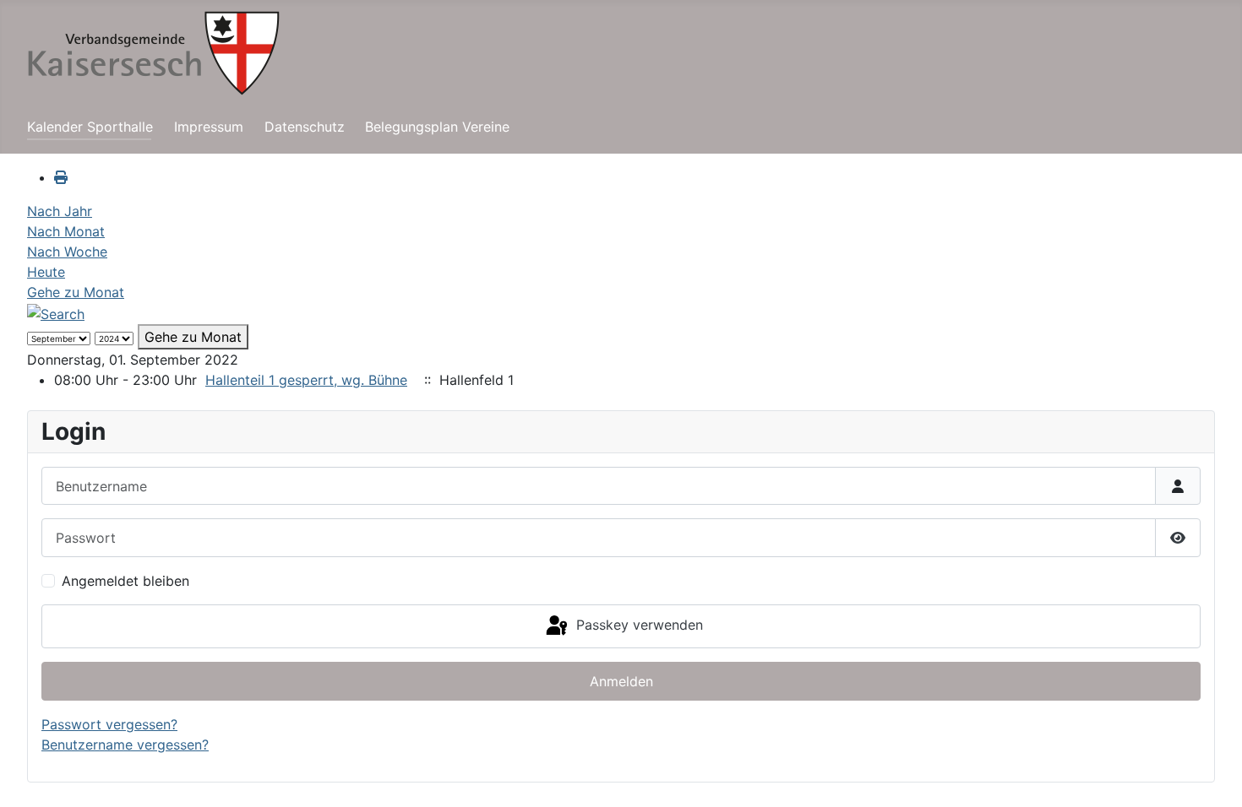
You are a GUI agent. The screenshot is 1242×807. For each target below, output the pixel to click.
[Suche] (55, 312)
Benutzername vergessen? (125, 744)
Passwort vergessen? (109, 724)
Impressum (208, 126)
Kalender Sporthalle (90, 126)
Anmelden (621, 681)
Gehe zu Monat (75, 292)
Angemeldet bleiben (125, 580)
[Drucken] (61, 177)
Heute (46, 271)
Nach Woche (67, 251)
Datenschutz (304, 126)
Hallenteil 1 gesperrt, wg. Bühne (306, 379)
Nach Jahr (59, 211)
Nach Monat (66, 231)
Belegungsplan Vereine (437, 126)
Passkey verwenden (637, 624)
